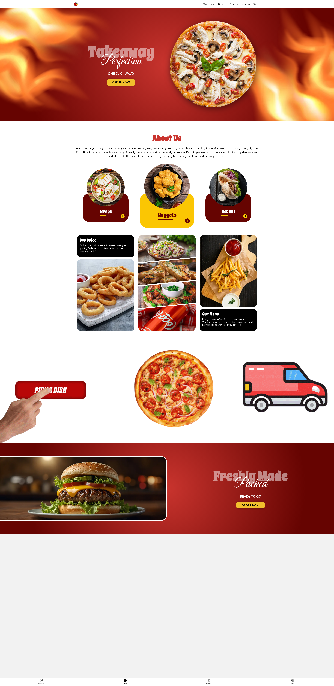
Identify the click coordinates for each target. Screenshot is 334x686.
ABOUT (223, 4)
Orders (235, 4)
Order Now (210, 4)
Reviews (246, 4)
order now (121, 82)
